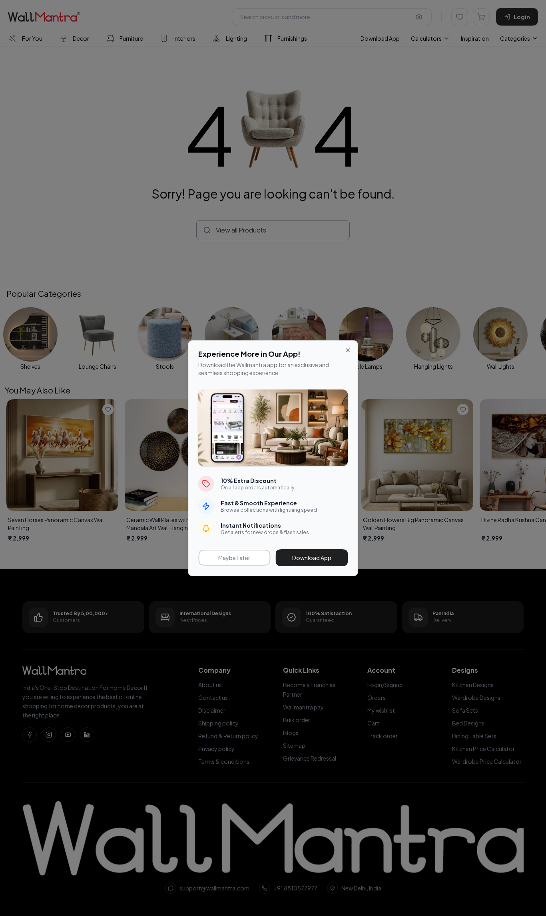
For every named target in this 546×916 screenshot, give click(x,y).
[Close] (348, 350)
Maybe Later (234, 557)
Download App (311, 557)
